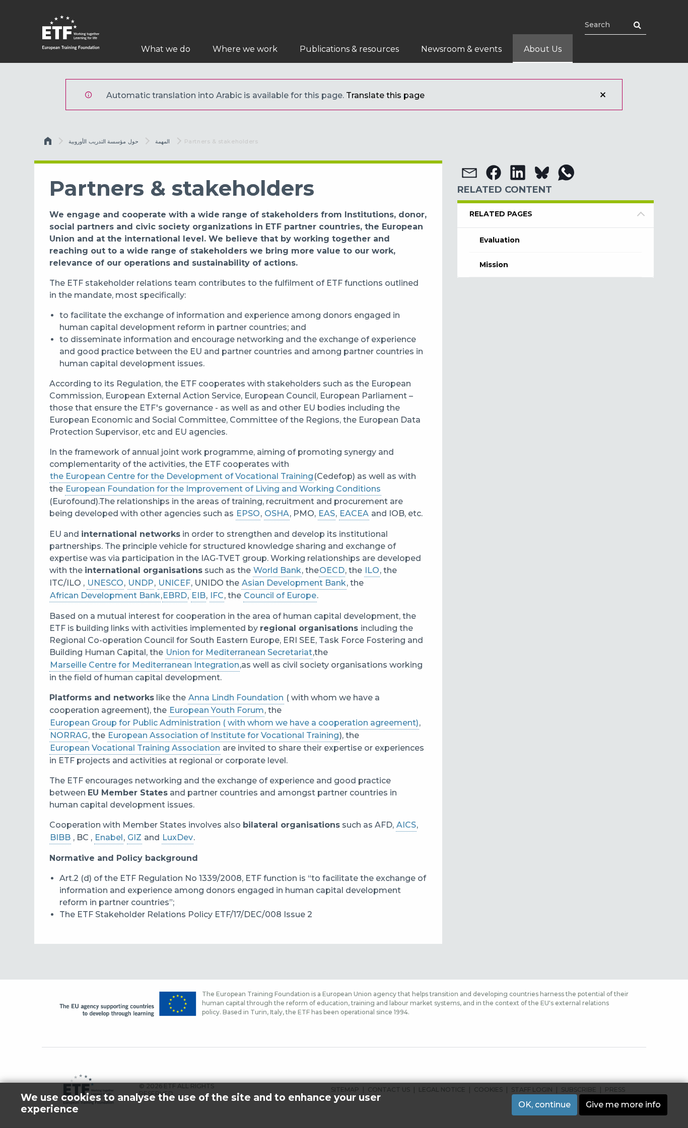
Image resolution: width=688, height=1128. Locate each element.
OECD (332, 570)
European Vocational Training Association (135, 748)
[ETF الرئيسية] (81, 39)
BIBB (60, 837)
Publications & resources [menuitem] (349, 49)
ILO (372, 570)
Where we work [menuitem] (245, 49)
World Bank (277, 570)
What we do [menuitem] (165, 49)
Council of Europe (280, 595)
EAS (326, 513)
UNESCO (105, 583)
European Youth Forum (216, 710)
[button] (469, 173)
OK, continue (544, 1104)
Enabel (109, 837)
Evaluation (499, 240)
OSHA (276, 513)
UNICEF (174, 583)
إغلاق (603, 95)
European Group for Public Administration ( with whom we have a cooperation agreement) (234, 723)
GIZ (134, 837)
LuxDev (177, 837)
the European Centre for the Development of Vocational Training (181, 476)
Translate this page (385, 95)
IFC (217, 595)
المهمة (162, 141)
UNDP (141, 583)
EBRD (175, 595)
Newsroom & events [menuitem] (461, 49)
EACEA (354, 513)
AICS (406, 825)
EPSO (248, 513)
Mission (493, 264)
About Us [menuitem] (543, 49)
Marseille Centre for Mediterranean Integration (144, 665)
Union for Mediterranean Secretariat (239, 652)
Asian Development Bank (294, 583)
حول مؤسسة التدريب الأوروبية (103, 141)
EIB (198, 595)
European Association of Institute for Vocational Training (223, 735)
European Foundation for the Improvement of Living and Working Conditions (223, 489)
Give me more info (623, 1104)
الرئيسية (49, 143)
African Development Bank (105, 595)
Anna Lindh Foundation (236, 697)
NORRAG (69, 735)
